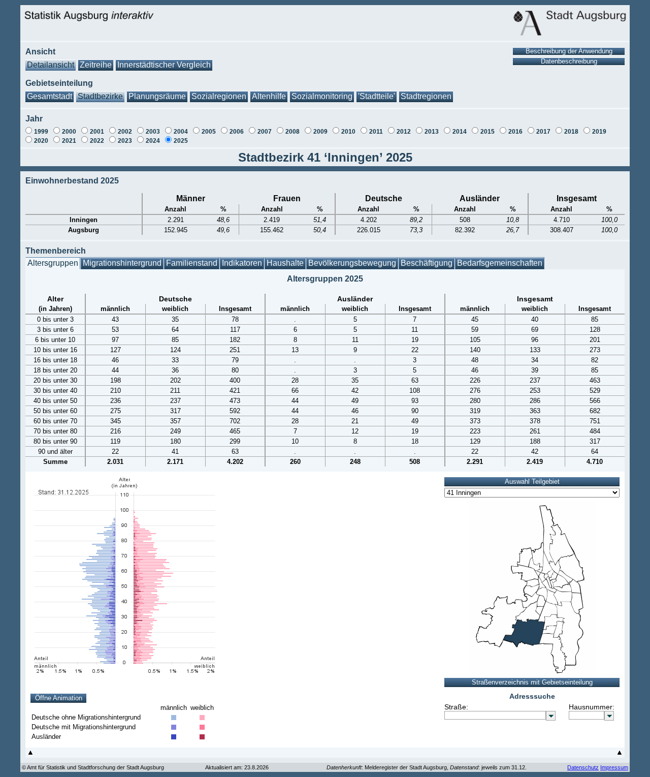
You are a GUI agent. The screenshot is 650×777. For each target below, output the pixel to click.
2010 (348, 131)
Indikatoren (242, 263)
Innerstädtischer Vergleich (164, 64)
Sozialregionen (218, 96)
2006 (237, 131)
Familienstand (191, 263)
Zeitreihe (96, 64)
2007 (264, 131)
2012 (404, 131)
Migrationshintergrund (122, 263)
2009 (320, 131)
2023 (125, 140)
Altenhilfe (269, 96)
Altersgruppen (52, 263)
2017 (543, 131)
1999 (41, 131)
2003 (153, 131)
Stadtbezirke (100, 96)
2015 (487, 131)
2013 (432, 131)
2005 (209, 131)
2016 (515, 131)
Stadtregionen (426, 96)
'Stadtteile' (376, 96)
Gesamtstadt (49, 96)
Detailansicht (50, 64)
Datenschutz (583, 767)
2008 (292, 131)
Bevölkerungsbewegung (352, 263)
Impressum (614, 767)
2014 (459, 131)
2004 (181, 131)
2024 (153, 140)
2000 (69, 131)
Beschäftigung (426, 263)
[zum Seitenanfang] (30, 755)
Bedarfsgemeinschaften (499, 263)
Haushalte (285, 263)
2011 (376, 131)
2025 (181, 140)
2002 (125, 131)
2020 (41, 140)
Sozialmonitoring (321, 96)
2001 (97, 131)
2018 (571, 131)
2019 (599, 131)
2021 (69, 140)
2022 (97, 140)
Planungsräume (157, 96)
